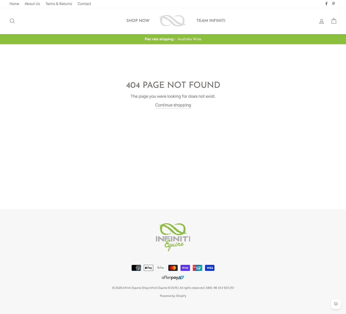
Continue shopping (173, 105)
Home (14, 3)
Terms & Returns (59, 3)
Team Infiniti (211, 21)
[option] (173, 39)
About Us (32, 3)
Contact (84, 3)
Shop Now (137, 21)
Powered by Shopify (173, 296)
